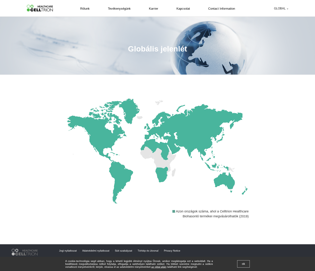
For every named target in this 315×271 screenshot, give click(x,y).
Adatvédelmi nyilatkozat (95, 250)
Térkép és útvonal (148, 250)
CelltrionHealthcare (40, 8)
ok (243, 263)
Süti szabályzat (123, 250)
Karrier (153, 8)
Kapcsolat (183, 8)
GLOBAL (280, 8)
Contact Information (221, 8)
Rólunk (85, 8)
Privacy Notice (172, 250)
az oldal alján (158, 266)
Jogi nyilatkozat (68, 250)
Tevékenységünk (119, 8)
